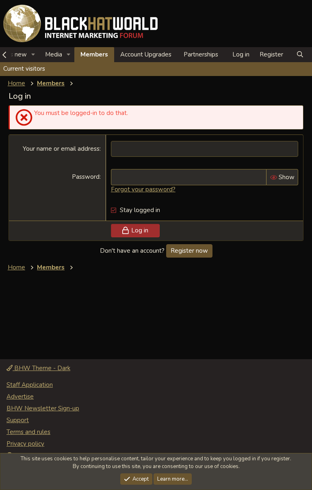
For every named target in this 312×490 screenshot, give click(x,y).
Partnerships (201, 54)
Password (86, 177)
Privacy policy (25, 444)
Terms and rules (28, 432)
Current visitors (24, 69)
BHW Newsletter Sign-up (42, 408)
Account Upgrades (145, 54)
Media (53, 54)
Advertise (20, 396)
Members (94, 54)
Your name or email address (61, 149)
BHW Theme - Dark (41, 368)
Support (17, 420)
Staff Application (29, 385)
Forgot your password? (143, 189)
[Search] (300, 54)
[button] (33, 54)
